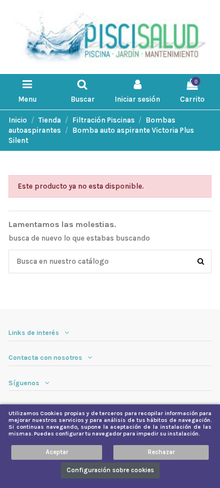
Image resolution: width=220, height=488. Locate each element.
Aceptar (57, 452)
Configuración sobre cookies (110, 470)
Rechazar (161, 452)
